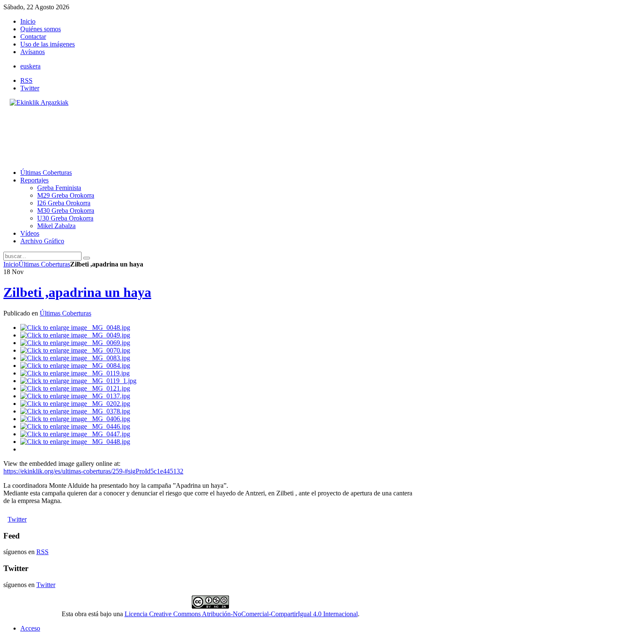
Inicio (11, 264)
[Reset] (86, 258)
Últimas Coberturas (44, 264)
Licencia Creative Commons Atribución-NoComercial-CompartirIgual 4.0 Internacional (241, 613)
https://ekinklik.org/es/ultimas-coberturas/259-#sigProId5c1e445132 (93, 471)
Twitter (29, 88)
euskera (30, 66)
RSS (26, 80)
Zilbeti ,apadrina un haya (77, 292)
